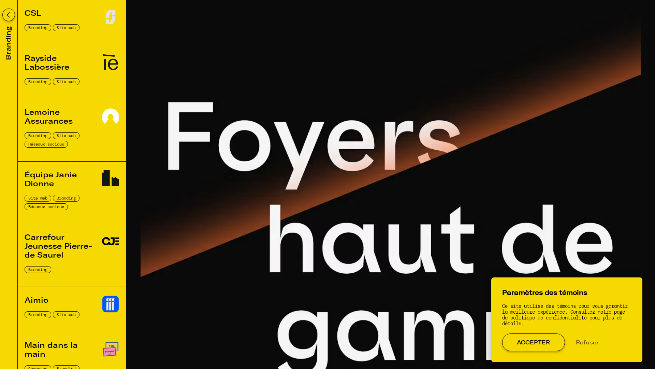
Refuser (587, 342)
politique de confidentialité (550, 318)
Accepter (533, 342)
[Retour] (8, 15)
